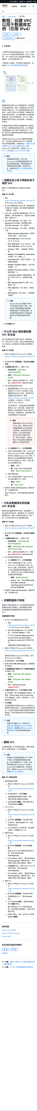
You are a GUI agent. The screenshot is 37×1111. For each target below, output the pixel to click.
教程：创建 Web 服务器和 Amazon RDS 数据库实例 (19, 725)
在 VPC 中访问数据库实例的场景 (16, 65)
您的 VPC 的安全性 (16, 772)
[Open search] (33, 6)
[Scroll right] (29, 6)
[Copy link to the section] (2, 180)
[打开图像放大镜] (3, 101)
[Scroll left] (10, 6)
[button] (6, 46)
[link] (22, 16)
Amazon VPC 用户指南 (21, 151)
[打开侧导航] (3, 11)
